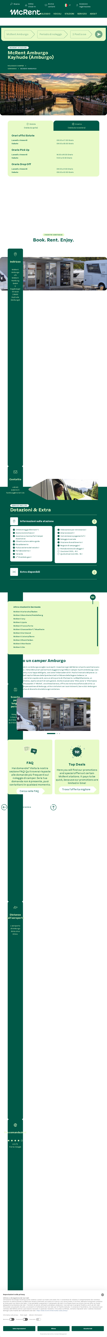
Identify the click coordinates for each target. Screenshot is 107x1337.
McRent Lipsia (20, 622)
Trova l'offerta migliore (76, 789)
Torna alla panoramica (19, 807)
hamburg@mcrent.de (15, 493)
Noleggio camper (16, 66)
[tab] (31, 126)
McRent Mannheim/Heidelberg (28, 615)
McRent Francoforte (23, 626)
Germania (12, 69)
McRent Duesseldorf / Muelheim (28, 629)
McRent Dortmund (22, 633)
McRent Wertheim (22, 644)
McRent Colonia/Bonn (23, 636)
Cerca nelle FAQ (29, 791)
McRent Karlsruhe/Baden (25, 612)
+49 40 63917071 (15, 488)
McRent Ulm (19, 647)
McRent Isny (19, 619)
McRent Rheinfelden (23, 640)
